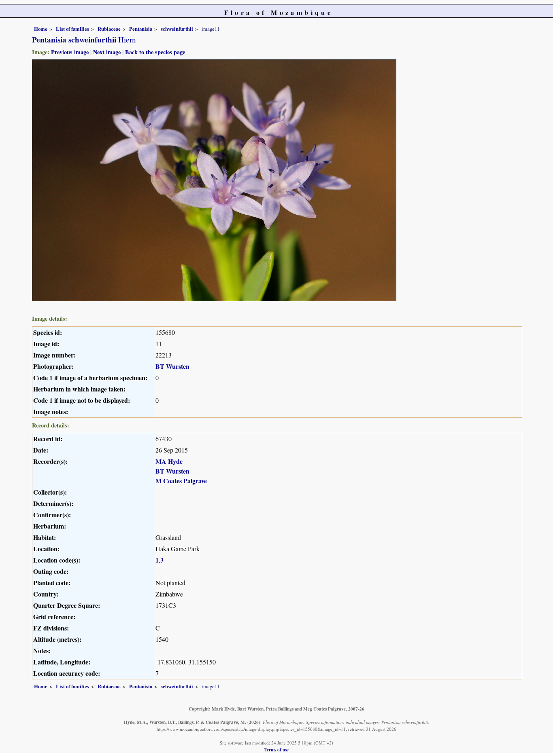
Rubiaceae (109, 28)
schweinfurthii (177, 28)
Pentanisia (140, 28)
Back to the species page (155, 52)
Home (40, 28)
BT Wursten (172, 366)
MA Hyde (169, 461)
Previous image (70, 52)
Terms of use (276, 749)
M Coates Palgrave (181, 480)
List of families (72, 28)
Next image (107, 52)
